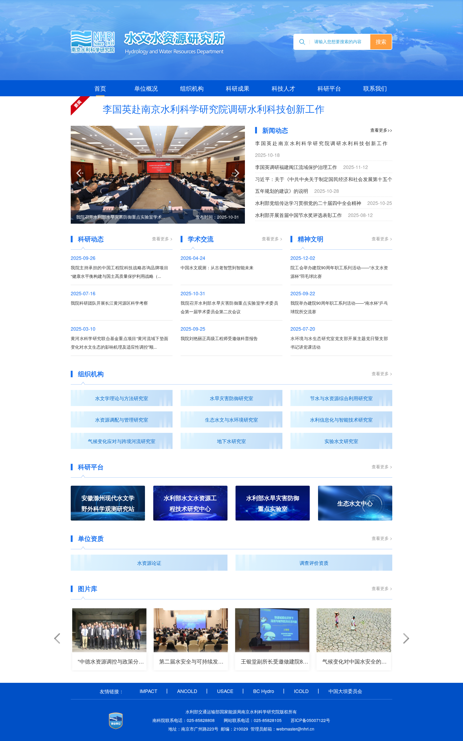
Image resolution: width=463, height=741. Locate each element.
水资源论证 (149, 562)
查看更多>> (381, 130)
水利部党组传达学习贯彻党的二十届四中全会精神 (308, 202)
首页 (100, 88)
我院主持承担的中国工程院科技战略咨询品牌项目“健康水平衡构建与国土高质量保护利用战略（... (119, 271)
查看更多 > (162, 238)
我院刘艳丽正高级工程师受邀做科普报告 (219, 338)
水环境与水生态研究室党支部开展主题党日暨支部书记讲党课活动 (339, 342)
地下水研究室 (231, 440)
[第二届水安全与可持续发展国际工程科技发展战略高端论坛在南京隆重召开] (191, 630)
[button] (79, 173)
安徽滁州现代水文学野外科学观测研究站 (108, 503)
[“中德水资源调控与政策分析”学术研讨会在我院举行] (109, 630)
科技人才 (283, 88)
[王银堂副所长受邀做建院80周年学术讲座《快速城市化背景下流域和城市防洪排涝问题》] (272, 630)
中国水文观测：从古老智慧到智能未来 (217, 267)
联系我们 (375, 88)
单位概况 (146, 88)
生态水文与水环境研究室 (231, 419)
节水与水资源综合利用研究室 (341, 398)
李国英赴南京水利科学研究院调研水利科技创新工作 (213, 108)
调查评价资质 (314, 562)
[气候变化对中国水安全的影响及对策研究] (354, 630)
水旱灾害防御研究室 (231, 398)
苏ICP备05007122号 (310, 720)
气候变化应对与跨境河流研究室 (121, 440)
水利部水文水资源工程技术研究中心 (190, 503)
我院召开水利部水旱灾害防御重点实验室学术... (120, 217)
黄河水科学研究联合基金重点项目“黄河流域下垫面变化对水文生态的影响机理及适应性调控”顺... (119, 342)
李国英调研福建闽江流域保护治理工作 (296, 166)
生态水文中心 (355, 503)
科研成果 (237, 88)
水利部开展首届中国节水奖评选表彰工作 (298, 214)
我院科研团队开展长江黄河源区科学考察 (109, 303)
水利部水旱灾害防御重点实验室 (272, 503)
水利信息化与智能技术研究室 (341, 419)
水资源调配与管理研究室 (121, 419)
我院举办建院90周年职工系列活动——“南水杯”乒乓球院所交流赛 (339, 307)
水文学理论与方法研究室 (121, 398)
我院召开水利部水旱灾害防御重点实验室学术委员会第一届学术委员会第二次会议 (229, 307)
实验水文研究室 (341, 440)
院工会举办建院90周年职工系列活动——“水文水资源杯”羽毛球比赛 (339, 271)
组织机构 (192, 88)
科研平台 (329, 88)
